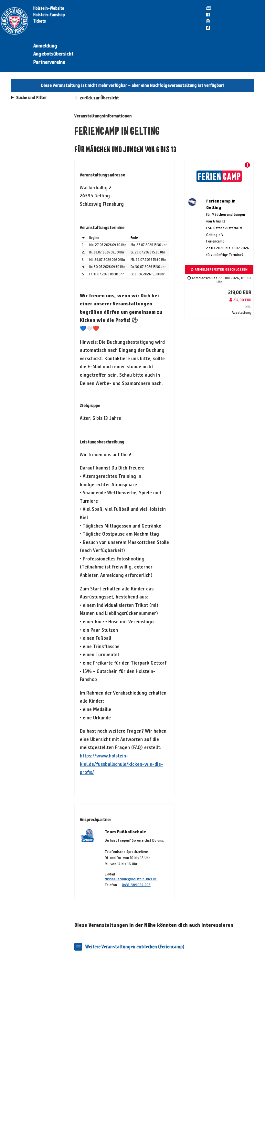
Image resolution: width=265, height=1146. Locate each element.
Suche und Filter (31, 97)
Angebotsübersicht (53, 53)
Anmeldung (45, 45)
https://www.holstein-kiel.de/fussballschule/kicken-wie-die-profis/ (121, 764)
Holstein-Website (48, 8)
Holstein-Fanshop (49, 14)
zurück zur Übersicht (99, 98)
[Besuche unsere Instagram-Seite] (208, 21)
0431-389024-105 (136, 884)
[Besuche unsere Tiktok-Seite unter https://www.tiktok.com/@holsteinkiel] (208, 27)
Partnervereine (49, 62)
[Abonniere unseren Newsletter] (208, 8)
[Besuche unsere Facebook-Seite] (208, 14)
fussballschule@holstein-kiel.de (131, 878)
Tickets (39, 21)
